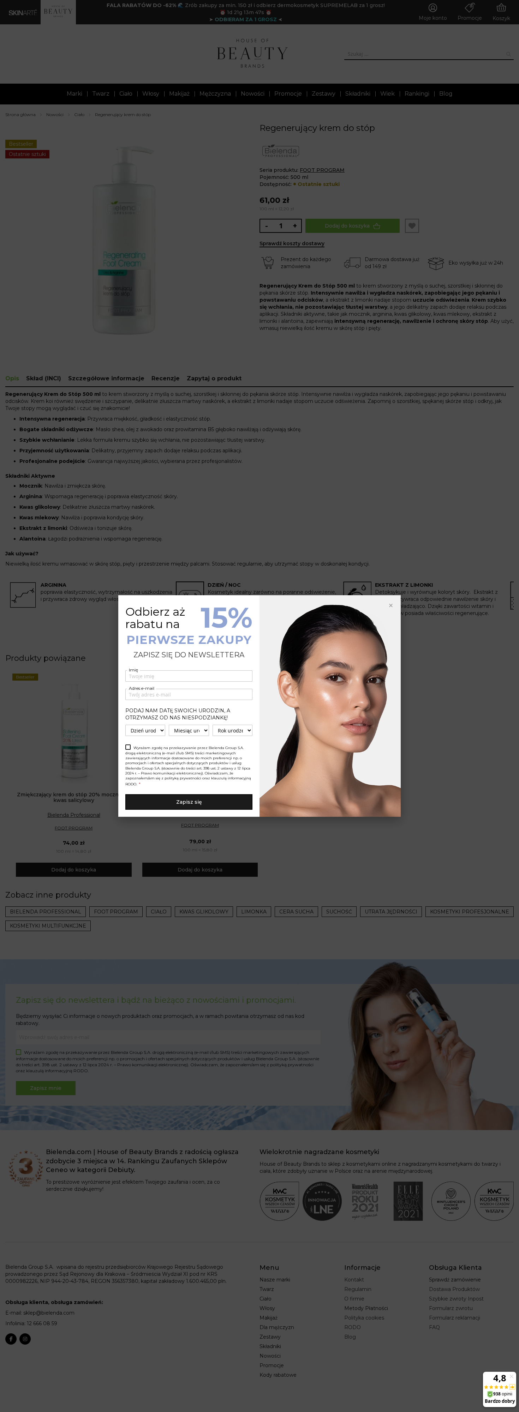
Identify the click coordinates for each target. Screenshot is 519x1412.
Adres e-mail (141, 688)
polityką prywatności (183, 778)
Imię (133, 669)
